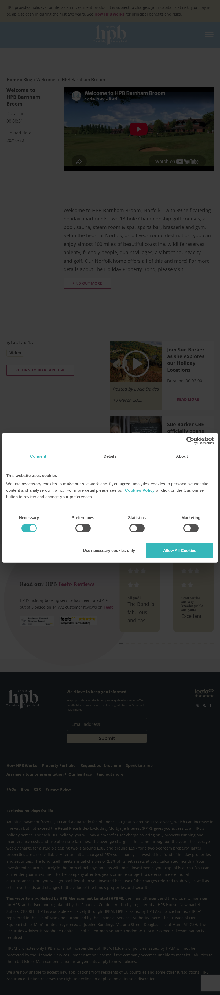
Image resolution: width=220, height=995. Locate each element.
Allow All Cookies (179, 550)
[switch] (83, 528)
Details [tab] (110, 456)
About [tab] (182, 456)
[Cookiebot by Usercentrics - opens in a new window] (190, 441)
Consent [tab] (38, 456)
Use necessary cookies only (109, 550)
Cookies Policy (140, 490)
